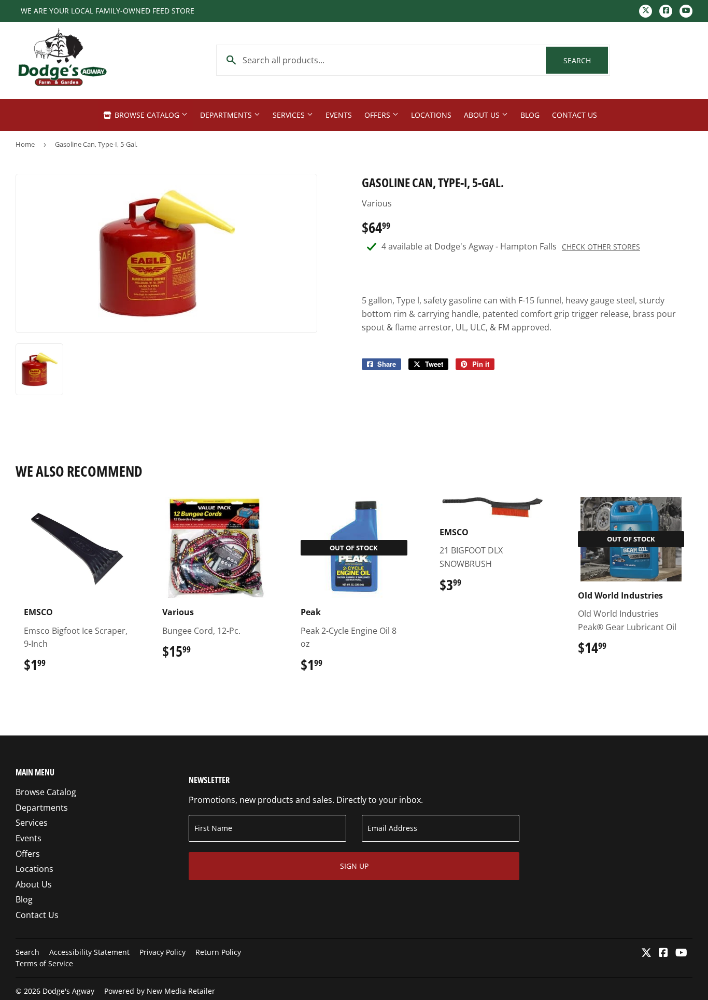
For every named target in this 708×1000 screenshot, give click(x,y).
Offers (378, 115)
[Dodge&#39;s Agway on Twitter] (646, 953)
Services (290, 115)
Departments (227, 115)
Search (585, 60)
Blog (530, 115)
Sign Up (354, 866)
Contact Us (574, 115)
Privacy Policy (162, 952)
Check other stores (601, 247)
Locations (431, 115)
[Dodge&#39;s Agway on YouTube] (681, 953)
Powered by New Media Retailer (159, 991)
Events (338, 115)
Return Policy (218, 952)
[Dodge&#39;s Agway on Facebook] (663, 953)
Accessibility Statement (89, 952)
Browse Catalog (146, 115)
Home (25, 144)
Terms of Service (44, 963)
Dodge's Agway (68, 991)
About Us (483, 115)
